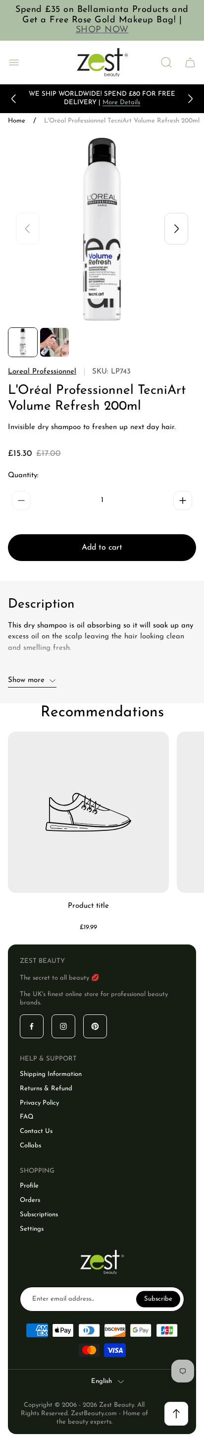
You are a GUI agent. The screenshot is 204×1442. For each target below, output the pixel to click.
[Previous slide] (14, 99)
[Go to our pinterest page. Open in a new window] (95, 1026)
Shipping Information (51, 1074)
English (101, 1381)
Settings (32, 1229)
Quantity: (23, 475)
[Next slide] (190, 99)
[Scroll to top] (176, 1414)
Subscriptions (39, 1214)
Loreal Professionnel (42, 372)
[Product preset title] (88, 812)
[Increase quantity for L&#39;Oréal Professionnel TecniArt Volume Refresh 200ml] (182, 500)
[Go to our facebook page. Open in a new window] (32, 1026)
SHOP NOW (102, 30)
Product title (88, 906)
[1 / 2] (23, 342)
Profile (29, 1186)
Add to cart (102, 548)
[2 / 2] (54, 342)
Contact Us (36, 1131)
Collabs (30, 1145)
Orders (30, 1200)
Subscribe (158, 1298)
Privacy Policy (39, 1103)
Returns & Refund (46, 1088)
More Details (121, 102)
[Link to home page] (102, 1262)
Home (16, 121)
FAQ (27, 1117)
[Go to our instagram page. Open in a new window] (63, 1026)
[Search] (166, 62)
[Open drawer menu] (13, 62)
